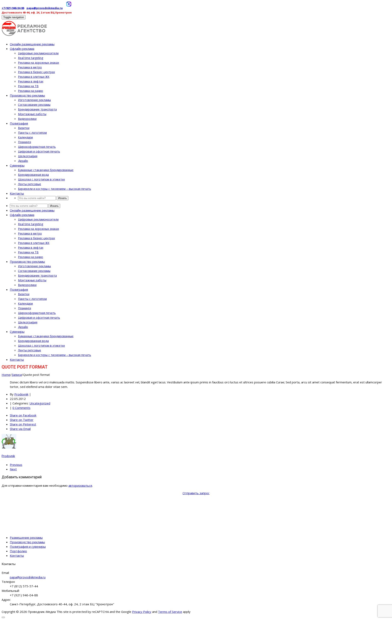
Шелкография (27, 156)
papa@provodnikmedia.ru (45, 8)
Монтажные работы (32, 114)
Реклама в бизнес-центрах (36, 72)
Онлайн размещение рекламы (32, 44)
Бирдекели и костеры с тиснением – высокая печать (54, 189)
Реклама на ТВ (28, 86)
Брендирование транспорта (37, 109)
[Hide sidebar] (3, 617)
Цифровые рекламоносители (38, 53)
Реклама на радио (30, 91)
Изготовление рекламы (34, 100)
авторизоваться (80, 485)
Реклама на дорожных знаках (38, 63)
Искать (62, 198)
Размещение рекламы (26, 537)
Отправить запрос (196, 493)
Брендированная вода (33, 175)
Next (13, 469)
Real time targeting (30, 58)
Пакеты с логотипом (32, 133)
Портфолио (18, 551)
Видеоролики (27, 119)
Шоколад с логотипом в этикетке (41, 179)
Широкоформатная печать (37, 147)
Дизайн (23, 161)
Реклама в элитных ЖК (33, 77)
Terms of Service (170, 612)
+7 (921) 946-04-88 (13, 8)
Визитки (23, 128)
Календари (25, 137)
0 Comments (21, 408)
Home (6, 375)
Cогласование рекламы (34, 105)
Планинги (24, 142)
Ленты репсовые (29, 184)
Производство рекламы (27, 95)
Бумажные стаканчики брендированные (46, 170)
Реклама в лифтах (30, 81)
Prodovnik (21, 394)
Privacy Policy (141, 612)
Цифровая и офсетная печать (39, 151)
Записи (17, 375)
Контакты (17, 193)
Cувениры (17, 165)
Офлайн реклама (22, 49)
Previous (16, 465)
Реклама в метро (30, 67)
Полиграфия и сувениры (28, 546)
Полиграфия (19, 123)
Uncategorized (39, 403)
